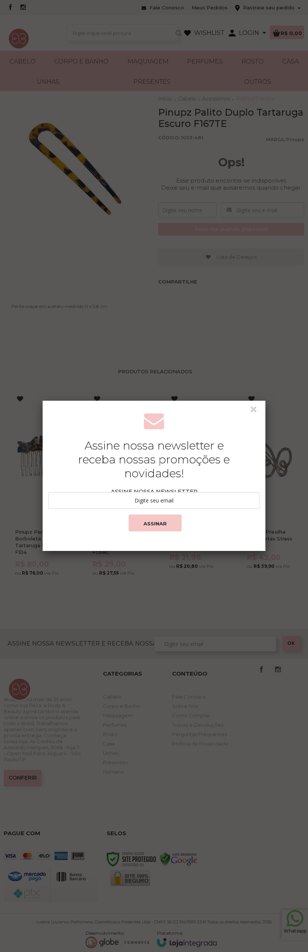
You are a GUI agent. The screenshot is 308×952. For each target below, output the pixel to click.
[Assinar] (154, 522)
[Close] (257, 411)
